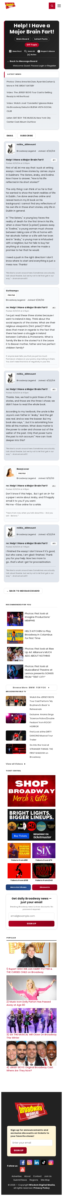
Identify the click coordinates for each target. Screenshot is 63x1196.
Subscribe (26, 135)
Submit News (20, 1180)
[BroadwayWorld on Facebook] (22, 1162)
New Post (17, 51)
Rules (33, 55)
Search (31, 51)
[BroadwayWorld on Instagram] (29, 1162)
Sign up (31, 923)
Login (43, 5)
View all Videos (14, 763)
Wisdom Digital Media (42, 1184)
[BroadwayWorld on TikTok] (44, 1162)
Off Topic (32, 44)
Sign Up (18, 1150)
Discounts (45, 887)
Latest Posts (40, 39)
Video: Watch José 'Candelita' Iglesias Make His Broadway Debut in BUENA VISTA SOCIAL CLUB (30, 107)
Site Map (45, 1180)
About (27, 1176)
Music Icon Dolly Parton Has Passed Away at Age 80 (28, 1003)
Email (10, 135)
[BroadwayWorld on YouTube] (22, 1169)
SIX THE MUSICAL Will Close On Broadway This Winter (31, 1036)
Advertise (17, 1176)
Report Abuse (48, 51)
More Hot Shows (18, 887)
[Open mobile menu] (59, 6)
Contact (37, 1176)
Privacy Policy (41, 1187)
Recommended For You (18, 604)
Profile (11, 295)
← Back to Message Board (22, 61)
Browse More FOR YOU (29, 687)
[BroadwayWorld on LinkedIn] (37, 1162)
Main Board (22, 39)
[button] (52, 6)
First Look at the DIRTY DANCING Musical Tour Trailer (41, 735)
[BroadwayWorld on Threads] (51, 1162)
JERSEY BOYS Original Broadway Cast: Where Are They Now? (29, 1069)
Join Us (48, 1176)
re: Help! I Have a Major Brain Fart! (27, 307)
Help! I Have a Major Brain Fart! (25, 159)
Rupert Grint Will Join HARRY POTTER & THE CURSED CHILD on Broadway (29, 970)
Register (35, 5)
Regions (34, 1180)
